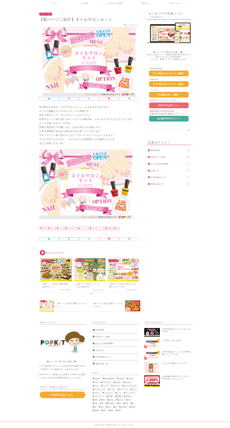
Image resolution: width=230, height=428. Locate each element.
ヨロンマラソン (99, 396)
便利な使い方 (170, 184)
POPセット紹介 (45, 14)
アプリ (96, 386)
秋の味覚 (123, 407)
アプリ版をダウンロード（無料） (169, 73)
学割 (96, 400)
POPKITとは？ (175, 3)
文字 (129, 400)
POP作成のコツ (170, 177)
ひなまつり (128, 382)
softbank (121, 379)
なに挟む (118, 382)
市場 (103, 400)
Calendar (97, 379)
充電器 (110, 396)
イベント (105, 386)
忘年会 (111, 400)
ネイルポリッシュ (96, 228)
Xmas (96, 382)
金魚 (104, 410)
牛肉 (109, 407)
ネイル (60, 228)
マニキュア (83, 228)
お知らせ (145, 3)
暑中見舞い (111, 403)
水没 (101, 407)
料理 (96, 403)
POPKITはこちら (62, 395)
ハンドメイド (108, 393)
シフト (134, 389)
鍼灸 (111, 410)
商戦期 (119, 396)
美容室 (109, 228)
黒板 (119, 410)
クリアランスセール (130, 386)
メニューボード (130, 393)
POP (43, 228)
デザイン (97, 393)
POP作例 (84, 3)
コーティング (124, 389)
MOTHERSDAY (109, 379)
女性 (116, 228)
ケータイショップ (100, 389)
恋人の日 (120, 400)
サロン (51, 228)
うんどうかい (107, 382)
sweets (131, 379)
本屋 (126, 403)
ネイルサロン (71, 228)
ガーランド (116, 386)
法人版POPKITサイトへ (169, 118)
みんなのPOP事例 (114, 3)
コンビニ (112, 389)
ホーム (54, 3)
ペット (119, 393)
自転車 (96, 410)
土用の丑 (128, 396)
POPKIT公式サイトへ (169, 105)
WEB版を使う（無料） (169, 95)
